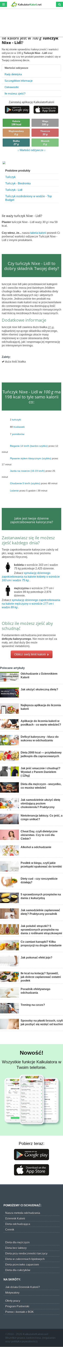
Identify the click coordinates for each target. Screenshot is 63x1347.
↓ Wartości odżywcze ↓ (32, 150)
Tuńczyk (10, 177)
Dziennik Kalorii (15, 1218)
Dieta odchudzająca (17, 1224)
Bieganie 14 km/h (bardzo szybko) (29, 445)
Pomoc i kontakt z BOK (19, 1311)
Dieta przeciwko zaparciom (22, 1264)
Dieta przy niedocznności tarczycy (26, 1253)
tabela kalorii (38, 232)
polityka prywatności (24, 1341)
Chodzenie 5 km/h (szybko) (25, 483)
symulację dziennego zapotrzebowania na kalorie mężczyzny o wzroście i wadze (31, 604)
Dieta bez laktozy (16, 1247)
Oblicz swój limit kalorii (30, 654)
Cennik (9, 1229)
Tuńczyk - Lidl (13, 189)
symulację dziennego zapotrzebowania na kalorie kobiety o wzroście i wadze (31, 577)
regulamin (49, 1337)
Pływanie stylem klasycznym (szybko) (30, 458)
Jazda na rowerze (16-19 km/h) (27, 470)
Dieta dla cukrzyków (17, 1270)
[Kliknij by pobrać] (17, 109)
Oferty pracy (12, 1300)
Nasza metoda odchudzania (22, 1212)
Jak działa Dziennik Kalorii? (22, 1287)
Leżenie (14, 490)
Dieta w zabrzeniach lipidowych (25, 1259)
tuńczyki (16, 419)
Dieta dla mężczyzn (17, 1242)
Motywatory (12, 1292)
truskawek (19, 426)
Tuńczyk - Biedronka (18, 183)
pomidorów (18, 434)
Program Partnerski (17, 1306)
